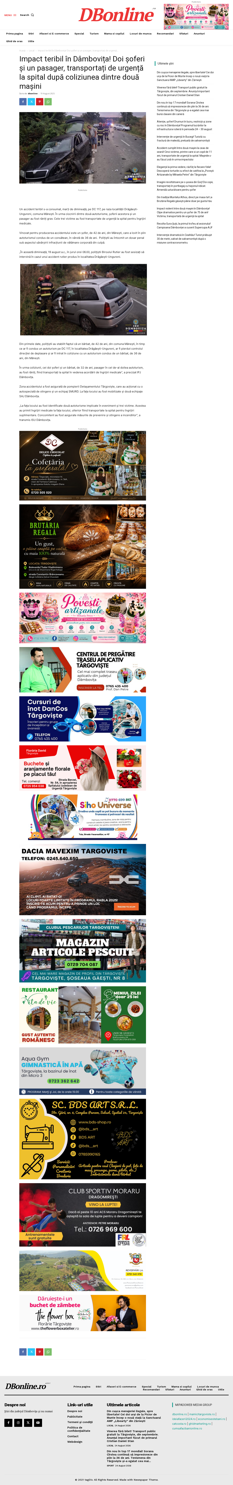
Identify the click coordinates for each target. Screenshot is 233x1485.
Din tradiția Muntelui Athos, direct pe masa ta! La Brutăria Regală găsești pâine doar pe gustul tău (184, 199)
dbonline (32, 93)
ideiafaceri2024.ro (184, 1419)
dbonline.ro (179, 1414)
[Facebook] (23, 101)
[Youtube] (38, 1423)
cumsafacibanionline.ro (187, 1428)
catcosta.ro (179, 1423)
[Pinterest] (39, 101)
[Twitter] (31, 101)
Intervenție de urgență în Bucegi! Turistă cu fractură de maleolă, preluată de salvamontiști (183, 138)
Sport (110, 1465)
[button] (27, 15)
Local (31, 50)
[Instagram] (18, 1423)
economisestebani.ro (211, 1419)
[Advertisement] (82, 197)
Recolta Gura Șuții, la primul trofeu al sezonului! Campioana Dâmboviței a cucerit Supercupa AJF (184, 225)
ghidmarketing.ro (200, 1423)
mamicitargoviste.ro (202, 1414)
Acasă (22, 50)
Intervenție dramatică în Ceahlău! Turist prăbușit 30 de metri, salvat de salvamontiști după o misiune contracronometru (184, 238)
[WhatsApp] (48, 101)
